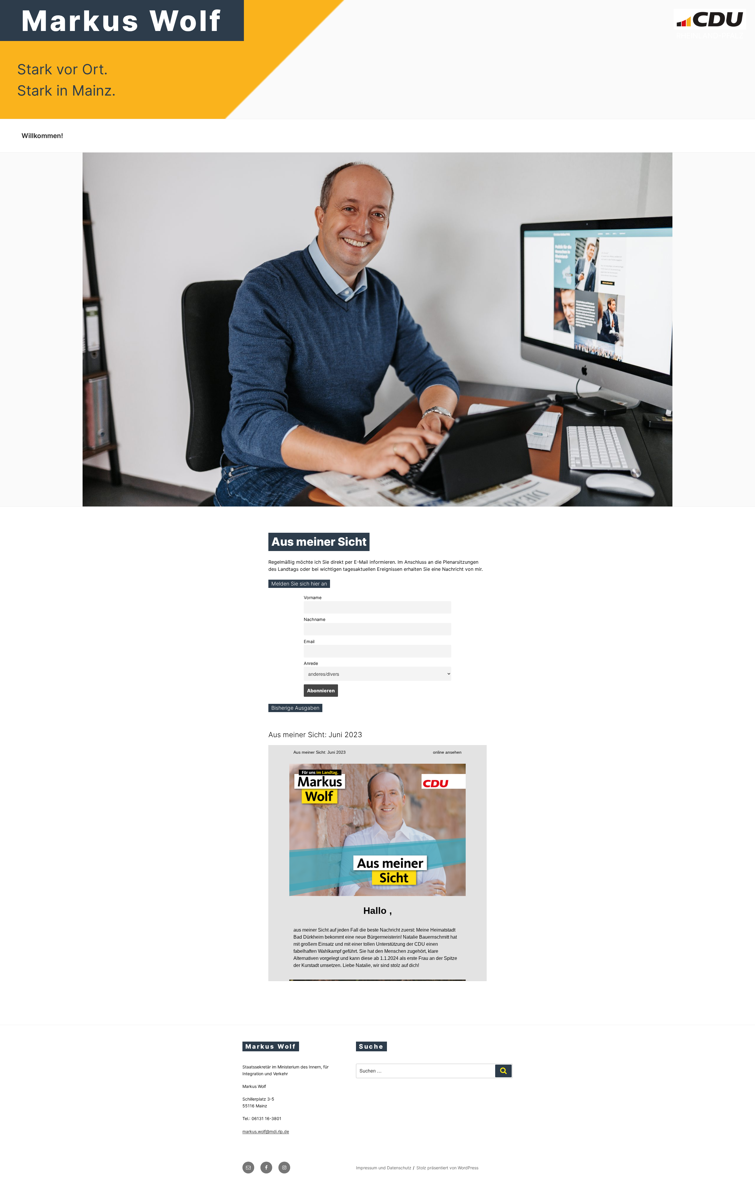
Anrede (311, 663)
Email (309, 641)
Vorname (312, 597)
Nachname (314, 619)
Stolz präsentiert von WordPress (447, 1167)
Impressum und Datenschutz (383, 1167)
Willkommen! (42, 136)
